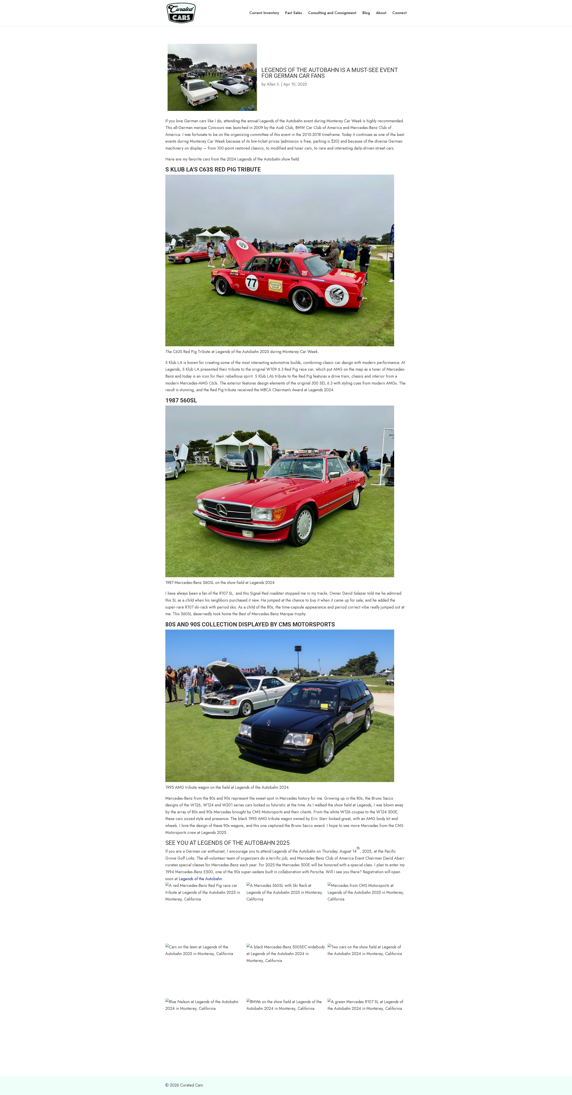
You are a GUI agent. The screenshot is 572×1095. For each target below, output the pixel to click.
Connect (399, 13)
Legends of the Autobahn (200, 879)
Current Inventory (264, 13)
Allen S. (273, 84)
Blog (366, 13)
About (381, 13)
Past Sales (293, 13)
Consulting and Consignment (332, 13)
